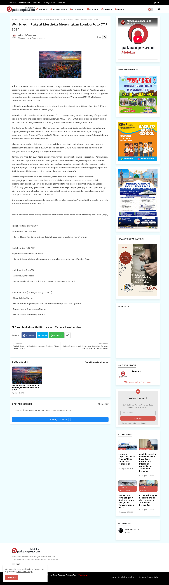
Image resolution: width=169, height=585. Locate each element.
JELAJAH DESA (59, 9)
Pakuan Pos (58, 581)
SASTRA (107, 9)
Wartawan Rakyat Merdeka (32, 19)
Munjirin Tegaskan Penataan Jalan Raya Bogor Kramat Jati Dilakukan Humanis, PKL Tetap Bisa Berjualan (148, 462)
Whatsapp (57, 335)
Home (113, 577)
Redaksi (12, 2)
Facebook (30, 335)
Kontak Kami (24, 2)
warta (49, 327)
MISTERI (93, 9)
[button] (159, 9)
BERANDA (43, 9)
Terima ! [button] (12, 577)
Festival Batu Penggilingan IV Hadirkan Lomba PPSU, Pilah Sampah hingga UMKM (126, 501)
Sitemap (61, 2)
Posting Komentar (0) (60, 419)
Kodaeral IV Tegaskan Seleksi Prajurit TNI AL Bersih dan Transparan (126, 459)
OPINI (119, 9)
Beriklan (36, 2)
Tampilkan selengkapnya (97, 362)
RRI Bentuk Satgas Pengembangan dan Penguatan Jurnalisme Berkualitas (148, 500)
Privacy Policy (49, 2)
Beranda (15, 19)
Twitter (44, 335)
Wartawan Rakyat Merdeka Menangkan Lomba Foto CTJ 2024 (26, 387)
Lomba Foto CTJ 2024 (32, 327)
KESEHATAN (77, 9)
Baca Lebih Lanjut (24, 571)
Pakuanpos (135, 371)
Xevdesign (83, 575)
